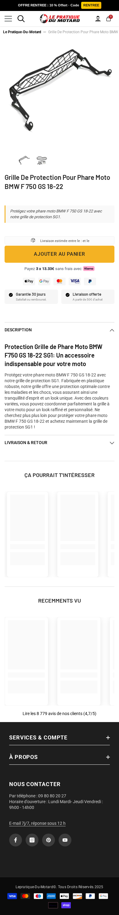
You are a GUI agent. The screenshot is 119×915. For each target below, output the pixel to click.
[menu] (8, 18)
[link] (27, 546)
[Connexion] (98, 19)
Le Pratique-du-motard (22, 32)
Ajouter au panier (59, 254)
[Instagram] (32, 840)
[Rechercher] (21, 18)
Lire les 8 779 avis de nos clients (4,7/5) (59, 713)
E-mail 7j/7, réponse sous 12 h (37, 823)
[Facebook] (15, 840)
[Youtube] (65, 840)
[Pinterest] (48, 840)
